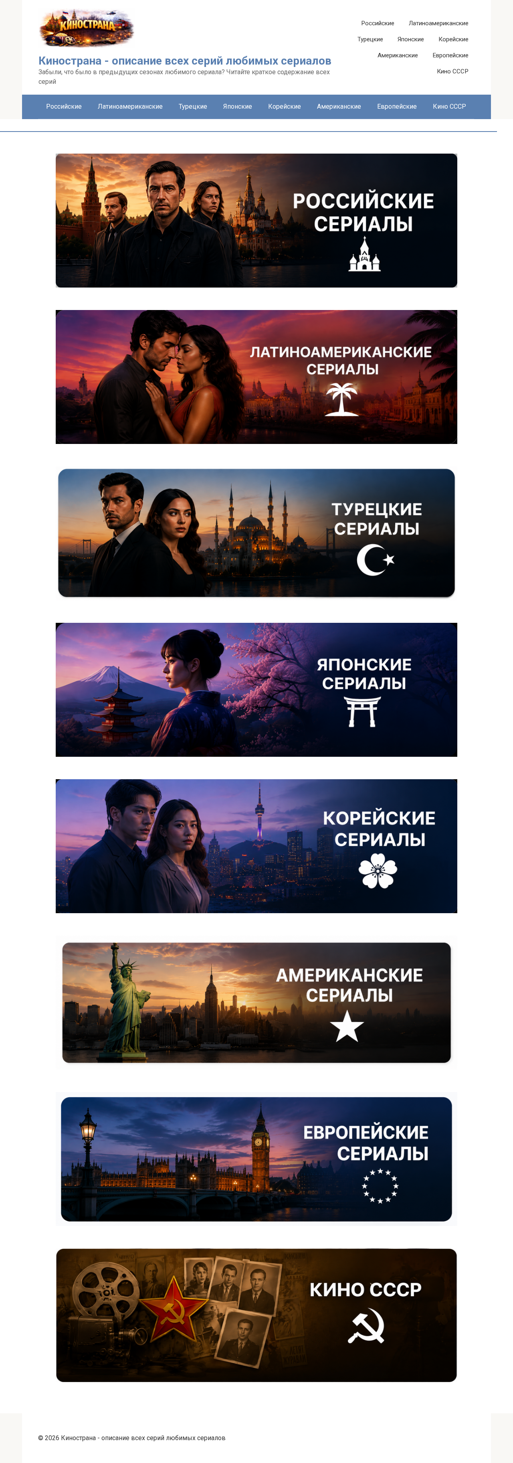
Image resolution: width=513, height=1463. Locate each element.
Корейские (453, 39)
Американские (398, 55)
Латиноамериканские (439, 23)
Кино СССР (453, 71)
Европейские (450, 55)
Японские (411, 39)
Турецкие (370, 39)
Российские (377, 23)
